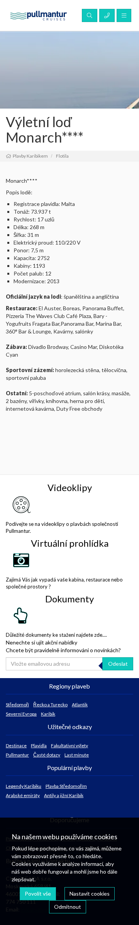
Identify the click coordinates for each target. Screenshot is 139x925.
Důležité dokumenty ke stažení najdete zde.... (56, 635)
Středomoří (17, 704)
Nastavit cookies (90, 893)
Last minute (76, 755)
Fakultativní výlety (69, 745)
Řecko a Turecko (50, 704)
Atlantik (80, 704)
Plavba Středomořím (66, 786)
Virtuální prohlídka (69, 543)
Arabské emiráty (23, 795)
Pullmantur (17, 755)
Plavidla (39, 745)
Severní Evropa (21, 714)
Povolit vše (38, 893)
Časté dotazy (46, 755)
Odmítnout (67, 906)
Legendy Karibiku (23, 786)
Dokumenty (69, 598)
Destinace (16, 745)
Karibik (48, 714)
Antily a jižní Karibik (63, 795)
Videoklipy (69, 487)
